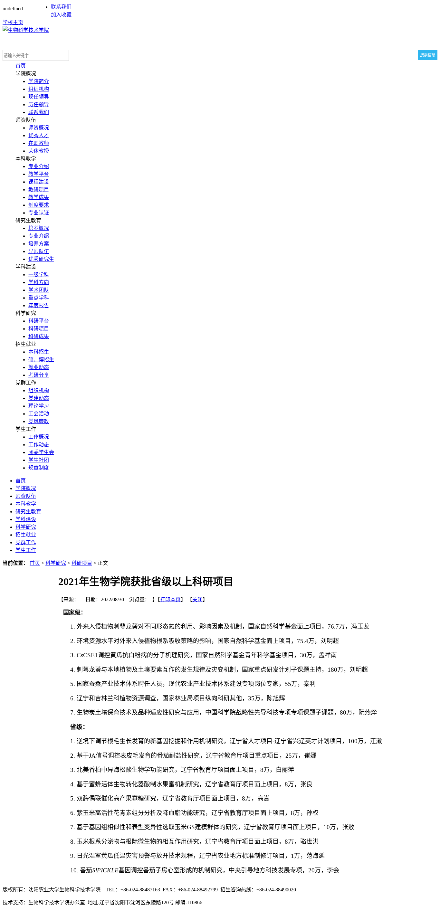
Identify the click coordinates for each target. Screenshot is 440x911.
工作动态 (38, 444)
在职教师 (38, 143)
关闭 (197, 599)
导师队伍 (38, 251)
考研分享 (38, 375)
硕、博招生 (41, 359)
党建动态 (38, 398)
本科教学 (25, 504)
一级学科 (38, 274)
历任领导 (38, 104)
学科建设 (25, 519)
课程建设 (38, 182)
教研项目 (38, 189)
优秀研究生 (41, 259)
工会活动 (38, 413)
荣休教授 (38, 151)
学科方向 (38, 282)
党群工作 (25, 542)
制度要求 (38, 205)
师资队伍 (25, 496)
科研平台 (38, 321)
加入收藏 (61, 14)
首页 (20, 66)
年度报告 (38, 305)
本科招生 (38, 352)
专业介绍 (38, 166)
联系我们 (61, 7)
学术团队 (38, 290)
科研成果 (38, 336)
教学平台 (38, 174)
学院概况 (25, 488)
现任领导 (38, 97)
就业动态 (38, 367)
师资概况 (38, 127)
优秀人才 (38, 135)
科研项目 (38, 328)
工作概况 (38, 437)
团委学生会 (41, 452)
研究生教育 (28, 511)
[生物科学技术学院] (26, 30)
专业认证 (38, 212)
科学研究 (25, 527)
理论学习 (38, 406)
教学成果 (38, 197)
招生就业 (25, 534)
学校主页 (13, 22)
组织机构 (38, 89)
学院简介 (38, 81)
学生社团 (38, 460)
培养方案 (38, 243)
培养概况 (38, 228)
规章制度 (38, 467)
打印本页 (170, 599)
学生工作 (25, 550)
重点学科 (38, 297)
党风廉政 (38, 421)
